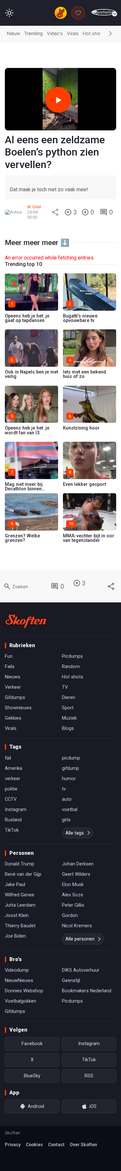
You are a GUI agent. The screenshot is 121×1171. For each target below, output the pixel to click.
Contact (56, 1144)
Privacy (13, 1144)
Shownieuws (18, 708)
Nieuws (12, 677)
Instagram (15, 809)
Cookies (34, 1144)
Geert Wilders (76, 874)
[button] (110, 34)
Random (71, 666)
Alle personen (80, 939)
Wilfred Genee (19, 895)
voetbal (69, 809)
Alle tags (75, 833)
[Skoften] (26, 620)
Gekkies (13, 718)
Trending (33, 33)
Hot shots (94, 33)
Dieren (68, 697)
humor (69, 778)
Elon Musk (73, 884)
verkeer (12, 778)
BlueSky (32, 1076)
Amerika (13, 768)
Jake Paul (15, 884)
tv (64, 789)
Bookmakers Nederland (86, 991)
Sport (68, 708)
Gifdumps (15, 697)
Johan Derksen (78, 864)
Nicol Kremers (77, 926)
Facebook (32, 1043)
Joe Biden (15, 936)
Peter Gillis (73, 905)
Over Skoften (83, 1144)
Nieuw (13, 33)
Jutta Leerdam (20, 905)
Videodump (17, 970)
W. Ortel (34, 206)
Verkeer (13, 687)
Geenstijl (71, 980)
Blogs (68, 728)
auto (67, 799)
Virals (73, 33)
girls (66, 820)
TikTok (12, 830)
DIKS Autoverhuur (80, 970)
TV (65, 687)
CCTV (10, 799)
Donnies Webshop (24, 991)
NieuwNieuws (19, 980)
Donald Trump (19, 864)
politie (11, 789)
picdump (71, 758)
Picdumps (72, 656)
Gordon (70, 915)
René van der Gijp (23, 874)
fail (8, 758)
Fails (10, 666)
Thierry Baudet (20, 926)
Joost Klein (17, 915)
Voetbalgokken (20, 1001)
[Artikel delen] (55, 212)
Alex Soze (72, 895)
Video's (55, 33)
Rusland (13, 820)
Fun (9, 656)
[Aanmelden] (103, 12)
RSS (89, 1076)
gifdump (70, 768)
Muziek (69, 718)
